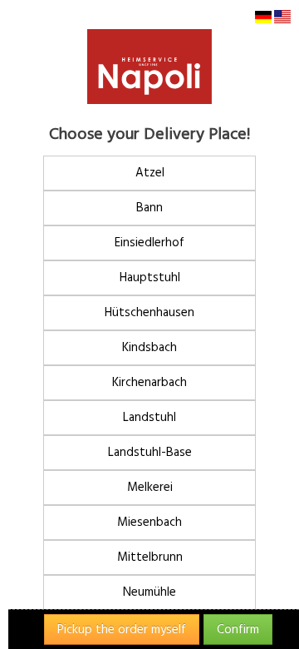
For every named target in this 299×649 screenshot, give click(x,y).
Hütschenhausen (149, 312)
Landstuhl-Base (150, 452)
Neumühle (149, 592)
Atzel (149, 172)
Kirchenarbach (149, 382)
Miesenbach (149, 522)
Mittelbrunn (150, 557)
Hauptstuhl (150, 277)
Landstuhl (149, 417)
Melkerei (150, 487)
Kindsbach (149, 347)
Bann (149, 207)
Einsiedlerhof (149, 242)
